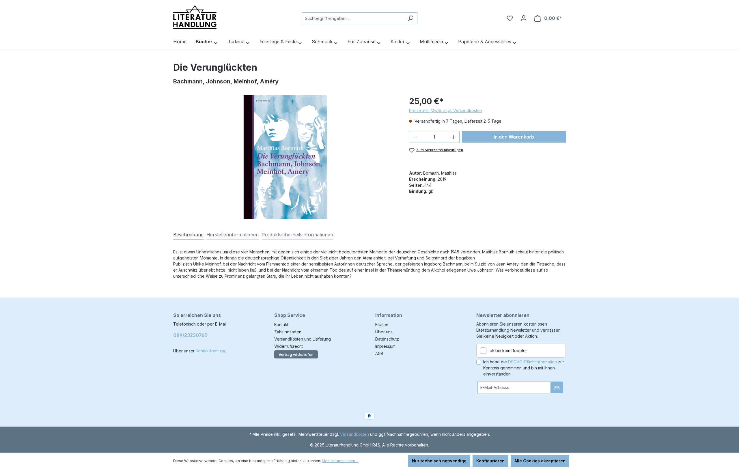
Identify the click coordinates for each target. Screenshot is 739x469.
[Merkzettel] (510, 18)
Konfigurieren (490, 460)
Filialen (381, 324)
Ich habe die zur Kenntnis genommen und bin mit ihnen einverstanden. (523, 367)
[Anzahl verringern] (415, 137)
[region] (285, 157)
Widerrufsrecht (288, 346)
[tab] (188, 235)
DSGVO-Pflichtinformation (532, 361)
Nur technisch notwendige (439, 460)
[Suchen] (410, 18)
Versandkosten (354, 434)
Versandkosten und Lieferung (302, 339)
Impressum (385, 346)
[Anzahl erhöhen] (454, 137)
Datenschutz (387, 339)
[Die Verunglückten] (285, 157)
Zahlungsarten (287, 331)
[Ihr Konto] (524, 18)
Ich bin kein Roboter (508, 350)
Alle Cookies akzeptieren (540, 460)
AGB (379, 353)
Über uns (384, 331)
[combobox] (353, 18)
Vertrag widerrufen (296, 354)
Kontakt (281, 324)
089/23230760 (190, 335)
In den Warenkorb (514, 137)
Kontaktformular (210, 350)
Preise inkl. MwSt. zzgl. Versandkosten (445, 110)
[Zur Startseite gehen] (195, 17)
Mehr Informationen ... (340, 461)
